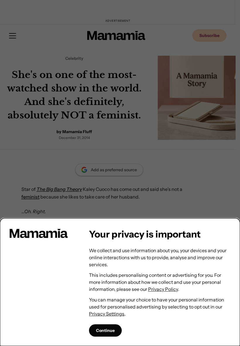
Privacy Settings (106, 314)
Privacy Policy (163, 289)
